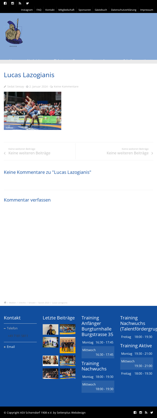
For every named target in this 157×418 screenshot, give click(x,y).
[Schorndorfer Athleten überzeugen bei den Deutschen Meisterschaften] (50, 329)
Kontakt (50, 9)
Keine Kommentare (66, 86)
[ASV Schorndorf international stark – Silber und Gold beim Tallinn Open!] (50, 342)
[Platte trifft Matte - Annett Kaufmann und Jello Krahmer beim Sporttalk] (50, 361)
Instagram (27, 9)
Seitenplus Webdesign (71, 412)
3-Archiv (22, 302)
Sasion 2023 (43, 302)
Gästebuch (101, 9)
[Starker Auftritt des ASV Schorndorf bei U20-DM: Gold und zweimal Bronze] (67, 345)
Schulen (32, 302)
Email (11, 347)
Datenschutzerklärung (123, 9)
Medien (12, 302)
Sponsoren (84, 9)
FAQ (39, 9)
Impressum (146, 9)
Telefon (12, 328)
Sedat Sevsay (15, 86)
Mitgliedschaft (66, 9)
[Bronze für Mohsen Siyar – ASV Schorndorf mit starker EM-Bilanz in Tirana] (67, 329)
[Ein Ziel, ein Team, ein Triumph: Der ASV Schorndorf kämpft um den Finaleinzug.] (67, 373)
